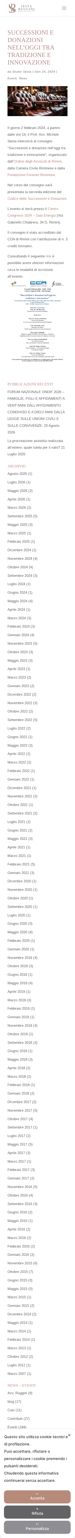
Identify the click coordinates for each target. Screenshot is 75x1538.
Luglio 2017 (16, 1136)
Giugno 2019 (17, 975)
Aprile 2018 (16, 1068)
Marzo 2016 (17, 1238)
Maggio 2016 (17, 1221)
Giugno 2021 (17, 830)
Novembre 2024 (20, 559)
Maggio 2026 (17, 491)
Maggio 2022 (17, 745)
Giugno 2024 (17, 593)
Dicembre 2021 (19, 788)
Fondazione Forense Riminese (31, 175)
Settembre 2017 (20, 1127)
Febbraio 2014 (19, 1340)
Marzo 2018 (17, 1077)
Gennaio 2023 (18, 686)
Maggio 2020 (17, 932)
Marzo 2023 (17, 677)
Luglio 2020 (16, 915)
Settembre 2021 (20, 813)
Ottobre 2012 (18, 1357)
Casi (11, 1410)
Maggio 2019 (17, 983)
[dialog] (37, 1483)
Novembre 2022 (20, 703)
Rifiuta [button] (37, 1513)
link (48, 256)
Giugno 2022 (17, 737)
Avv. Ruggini (17, 1393)
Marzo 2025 (17, 533)
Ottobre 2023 (18, 652)
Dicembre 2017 (19, 1102)
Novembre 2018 (20, 1026)
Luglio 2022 (16, 728)
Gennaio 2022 (18, 779)
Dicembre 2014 (19, 1314)
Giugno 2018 (17, 1051)
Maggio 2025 (17, 525)
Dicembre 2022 (19, 694)
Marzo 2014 (17, 1331)
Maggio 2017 (17, 1144)
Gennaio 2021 (18, 873)
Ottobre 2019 (18, 966)
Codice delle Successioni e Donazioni (37, 199)
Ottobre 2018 (18, 1034)
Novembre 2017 (20, 1110)
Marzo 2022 (17, 762)
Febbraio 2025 (19, 542)
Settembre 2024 (20, 576)
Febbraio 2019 (19, 1008)
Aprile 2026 (16, 499)
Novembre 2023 (20, 643)
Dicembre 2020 (19, 881)
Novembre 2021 (20, 796)
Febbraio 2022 (19, 771)
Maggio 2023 (17, 661)
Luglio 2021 (16, 822)
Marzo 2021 (17, 856)
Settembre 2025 (20, 516)
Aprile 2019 (16, 992)
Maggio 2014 (17, 1323)
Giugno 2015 (17, 1280)
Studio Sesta (21, 71)
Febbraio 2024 (19, 626)
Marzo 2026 (17, 508)
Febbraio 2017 (19, 1170)
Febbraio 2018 (19, 1085)
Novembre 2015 (20, 1263)
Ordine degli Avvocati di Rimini (37, 161)
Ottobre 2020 (18, 898)
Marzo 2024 (17, 618)
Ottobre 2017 (18, 1119)
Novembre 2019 (20, 958)
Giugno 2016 (17, 1212)
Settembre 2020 (20, 907)
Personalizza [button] (37, 1528)
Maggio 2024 (17, 601)
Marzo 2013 (17, 1348)
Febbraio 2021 (19, 864)
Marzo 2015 (17, 1297)
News (23, 78)
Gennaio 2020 (18, 949)
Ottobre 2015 (18, 1272)
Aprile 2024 (16, 610)
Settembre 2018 (20, 1043)
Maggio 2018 (17, 1059)
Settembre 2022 (20, 720)
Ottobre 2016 (18, 1195)
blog (11, 1402)
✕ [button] (69, 1435)
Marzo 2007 (17, 1374)
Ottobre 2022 (18, 711)
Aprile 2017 (16, 1153)
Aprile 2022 (16, 754)
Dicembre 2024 (19, 550)
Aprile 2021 (16, 847)
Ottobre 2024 (18, 567)
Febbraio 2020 (19, 941)
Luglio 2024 (16, 584)
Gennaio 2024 (18, 635)
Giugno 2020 (17, 924)
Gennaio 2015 (18, 1306)
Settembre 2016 (20, 1204)
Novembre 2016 (20, 1187)
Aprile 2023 (16, 669)
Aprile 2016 (16, 1229)
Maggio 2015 (17, 1289)
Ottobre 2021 (18, 805)
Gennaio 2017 (18, 1178)
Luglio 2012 (16, 1365)
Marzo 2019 (17, 1000)
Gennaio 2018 (18, 1093)
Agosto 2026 (17, 474)
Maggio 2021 (17, 839)
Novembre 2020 (20, 890)
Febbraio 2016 (19, 1246)
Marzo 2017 (17, 1161)
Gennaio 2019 (18, 1017)
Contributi (15, 1419)
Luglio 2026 (16, 482)
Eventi (12, 78)
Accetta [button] (37, 1498)
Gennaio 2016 (18, 1255)
